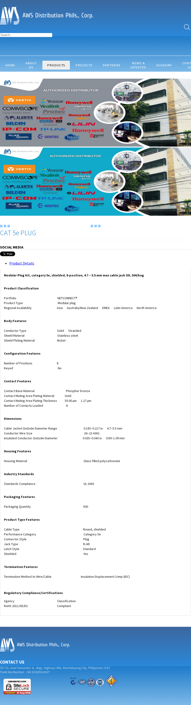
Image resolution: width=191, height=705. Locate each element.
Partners (111, 65)
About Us (31, 65)
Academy (164, 65)
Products (56, 65)
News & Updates (138, 65)
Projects (83, 65)
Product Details (21, 263)
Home (10, 65)
